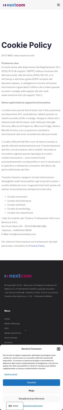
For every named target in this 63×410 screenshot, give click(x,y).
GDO (6, 328)
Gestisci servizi (10, 374)
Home (7, 319)
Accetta (31, 382)
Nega (31, 390)
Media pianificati (12, 333)
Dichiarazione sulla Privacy (31, 406)
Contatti (8, 342)
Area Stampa (10, 337)
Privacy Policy (37, 245)
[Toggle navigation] (50, 5)
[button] (58, 349)
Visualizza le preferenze (31, 398)
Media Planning (12, 323)
